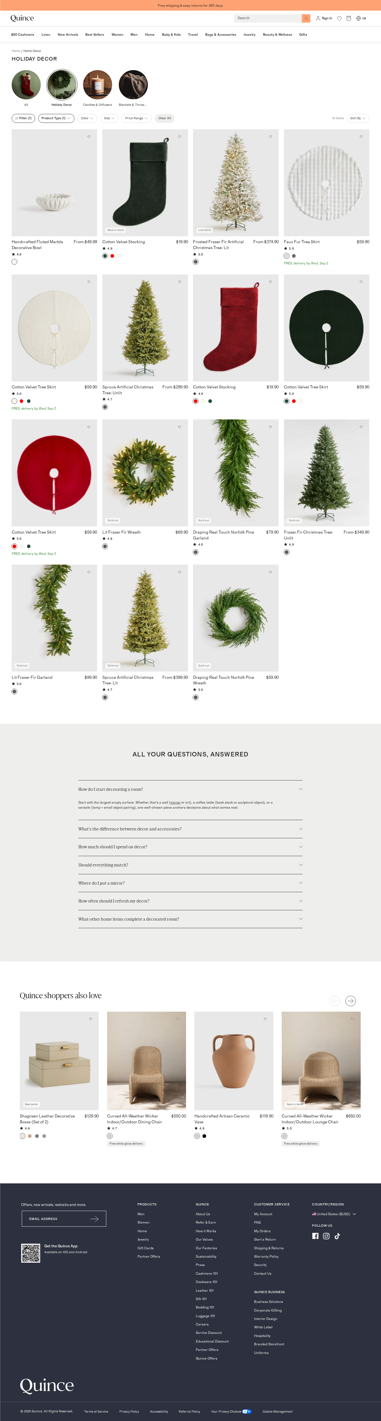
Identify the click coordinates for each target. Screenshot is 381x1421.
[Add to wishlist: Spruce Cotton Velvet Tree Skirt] (361, 282)
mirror (175, 802)
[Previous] (334, 1001)
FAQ (257, 1222)
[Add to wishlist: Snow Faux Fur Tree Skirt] (361, 137)
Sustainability (206, 1256)
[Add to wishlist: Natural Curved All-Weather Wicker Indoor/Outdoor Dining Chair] (178, 1019)
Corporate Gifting (268, 1310)
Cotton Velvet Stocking (123, 242)
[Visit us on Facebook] (315, 1237)
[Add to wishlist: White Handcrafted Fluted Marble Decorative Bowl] (89, 137)
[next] (350, 1001)
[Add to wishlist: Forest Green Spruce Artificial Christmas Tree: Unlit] (180, 282)
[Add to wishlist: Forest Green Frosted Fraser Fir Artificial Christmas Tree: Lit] (270, 137)
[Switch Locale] (358, 18)
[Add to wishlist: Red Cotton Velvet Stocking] (270, 282)
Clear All (164, 118)
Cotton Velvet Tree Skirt (34, 387)
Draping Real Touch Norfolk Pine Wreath (223, 680)
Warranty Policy (266, 1256)
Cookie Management (278, 1411)
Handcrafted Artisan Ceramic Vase (222, 1119)
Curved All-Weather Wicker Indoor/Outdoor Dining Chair (134, 1119)
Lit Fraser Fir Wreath (121, 532)
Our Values (204, 1239)
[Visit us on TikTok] (337, 1237)
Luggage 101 (205, 1316)
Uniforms (261, 1353)
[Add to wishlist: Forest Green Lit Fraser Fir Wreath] (180, 427)
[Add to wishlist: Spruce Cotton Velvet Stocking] (180, 137)
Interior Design (265, 1318)
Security (260, 1265)
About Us (203, 1214)
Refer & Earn (206, 1222)
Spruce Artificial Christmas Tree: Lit (127, 680)
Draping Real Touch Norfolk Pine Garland (223, 535)
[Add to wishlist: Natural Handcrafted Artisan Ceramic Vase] (265, 1019)
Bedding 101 (205, 1307)
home (16, 50)
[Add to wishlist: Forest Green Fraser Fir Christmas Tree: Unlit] (361, 427)
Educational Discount (212, 1341)
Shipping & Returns (269, 1248)
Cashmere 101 (207, 1273)
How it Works (206, 1231)
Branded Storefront (269, 1344)
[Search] (306, 18)
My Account (263, 1214)
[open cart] (348, 18)
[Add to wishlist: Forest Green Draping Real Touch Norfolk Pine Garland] (270, 427)
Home (142, 1231)
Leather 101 (205, 1290)
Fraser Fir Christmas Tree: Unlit (308, 535)
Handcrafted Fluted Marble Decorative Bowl (37, 245)
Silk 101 (201, 1299)
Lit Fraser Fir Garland (32, 677)
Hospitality (262, 1336)
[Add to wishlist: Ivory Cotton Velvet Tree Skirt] (89, 282)
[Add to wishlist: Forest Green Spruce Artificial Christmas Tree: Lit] (180, 572)
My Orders (262, 1231)
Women (143, 1222)
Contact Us (262, 1273)
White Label (263, 1327)
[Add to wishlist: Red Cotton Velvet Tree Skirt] (89, 427)
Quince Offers (206, 1358)
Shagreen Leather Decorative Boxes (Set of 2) (47, 1119)
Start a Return (265, 1239)
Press (200, 1265)
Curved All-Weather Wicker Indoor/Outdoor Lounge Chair (310, 1119)
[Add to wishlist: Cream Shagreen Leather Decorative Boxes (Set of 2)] (90, 1019)
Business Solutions (268, 1301)
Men (141, 1214)
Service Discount (209, 1332)
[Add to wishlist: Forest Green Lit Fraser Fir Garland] (89, 572)
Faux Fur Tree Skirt (302, 242)
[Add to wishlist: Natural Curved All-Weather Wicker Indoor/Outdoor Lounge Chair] (352, 1019)
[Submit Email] (94, 1219)
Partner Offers (149, 1256)
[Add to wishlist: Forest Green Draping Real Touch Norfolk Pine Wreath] (270, 572)
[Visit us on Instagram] (326, 1237)
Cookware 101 (206, 1282)
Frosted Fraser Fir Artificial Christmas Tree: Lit (218, 245)
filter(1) (25, 118)
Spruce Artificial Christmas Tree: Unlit (127, 390)
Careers (202, 1324)
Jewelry (143, 1239)
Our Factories (206, 1248)
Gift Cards (146, 1248)
